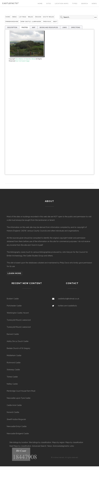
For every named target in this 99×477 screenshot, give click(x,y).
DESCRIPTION (12, 27)
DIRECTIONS (75, 27)
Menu (14, 17)
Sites (48, 3)
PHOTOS (25, 27)
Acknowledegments (61, 446)
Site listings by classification (40, 442)
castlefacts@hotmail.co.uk (68, 299)
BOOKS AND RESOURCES (49, 27)
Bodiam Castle (13, 299)
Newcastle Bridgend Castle (18, 433)
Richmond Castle (13, 363)
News (94, 3)
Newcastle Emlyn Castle (16, 426)
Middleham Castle (14, 355)
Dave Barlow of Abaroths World (25, 59)
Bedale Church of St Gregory (18, 348)
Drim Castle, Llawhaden (31, 21)
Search (84, 3)
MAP (33, 27)
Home (40, 3)
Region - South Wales (44, 17)
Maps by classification (74, 442)
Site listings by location (18, 442)
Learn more (14, 273)
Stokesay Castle (13, 370)
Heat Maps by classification (20, 446)
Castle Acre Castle (14, 405)
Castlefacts (10, 3)
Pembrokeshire (12, 21)
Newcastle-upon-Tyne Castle (18, 398)
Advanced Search (39, 446)
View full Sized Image (22, 61)
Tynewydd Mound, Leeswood (19, 320)
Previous (47, 21)
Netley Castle (12, 384)
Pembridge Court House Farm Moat (21, 391)
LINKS (64, 27)
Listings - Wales (26, 17)
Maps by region (58, 442)
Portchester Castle (14, 306)
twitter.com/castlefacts (67, 306)
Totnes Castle (12, 377)
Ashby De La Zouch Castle (17, 341)
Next (55, 21)
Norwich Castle (13, 412)
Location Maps (61, 3)
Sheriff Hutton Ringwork (16, 419)
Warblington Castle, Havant (18, 313)
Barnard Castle (13, 334)
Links (72, 446)
